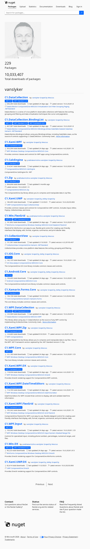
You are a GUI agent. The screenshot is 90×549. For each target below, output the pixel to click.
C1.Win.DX (11, 444)
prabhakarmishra (34, 160)
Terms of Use (32, 537)
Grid (50, 225)
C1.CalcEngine (14, 160)
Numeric (52, 433)
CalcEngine (31, 169)
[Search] (81, 13)
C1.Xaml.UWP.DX (16, 462)
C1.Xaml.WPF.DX (15, 365)
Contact (9, 501)
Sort (50, 106)
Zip (28, 190)
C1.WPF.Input (13, 424)
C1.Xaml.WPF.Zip (15, 327)
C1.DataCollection (16, 97)
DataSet (62, 129)
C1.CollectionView (16, 236)
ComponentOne (24, 106)
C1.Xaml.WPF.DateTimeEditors (24, 383)
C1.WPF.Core (13, 347)
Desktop (21, 151)
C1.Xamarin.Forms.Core (20, 289)
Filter (54, 106)
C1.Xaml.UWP (13, 198)
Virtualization (43, 106)
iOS (8, 263)
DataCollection (12, 106)
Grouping (60, 106)
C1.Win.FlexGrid (15, 215)
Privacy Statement (70, 537)
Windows (14, 151)
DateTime (48, 393)
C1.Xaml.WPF (13, 142)
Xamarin (8, 131)
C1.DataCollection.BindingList (24, 119)
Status (35, 501)
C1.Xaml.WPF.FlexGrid (19, 403)
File (69, 433)
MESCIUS (34, 106)
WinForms (11, 225)
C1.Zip (9, 177)
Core (46, 151)
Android (10, 281)
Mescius (51, 98)
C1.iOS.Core (12, 253)
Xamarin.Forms (36, 299)
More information (63, 136)
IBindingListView (44, 129)
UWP (9, 205)
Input (25, 205)
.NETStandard (10, 109)
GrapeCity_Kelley (41, 199)
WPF (8, 151)
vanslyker (36, 98)
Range (64, 433)
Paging (66, 106)
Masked (59, 433)
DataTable (55, 129)
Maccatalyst (14, 263)
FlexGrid (63, 225)
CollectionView (33, 205)
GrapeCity (44, 98)
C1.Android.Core (15, 271)
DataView (69, 129)
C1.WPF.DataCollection (19, 307)
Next (50, 484)
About (23, 537)
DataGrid (56, 225)
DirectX (47, 375)
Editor (54, 393)
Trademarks (10, 539)
